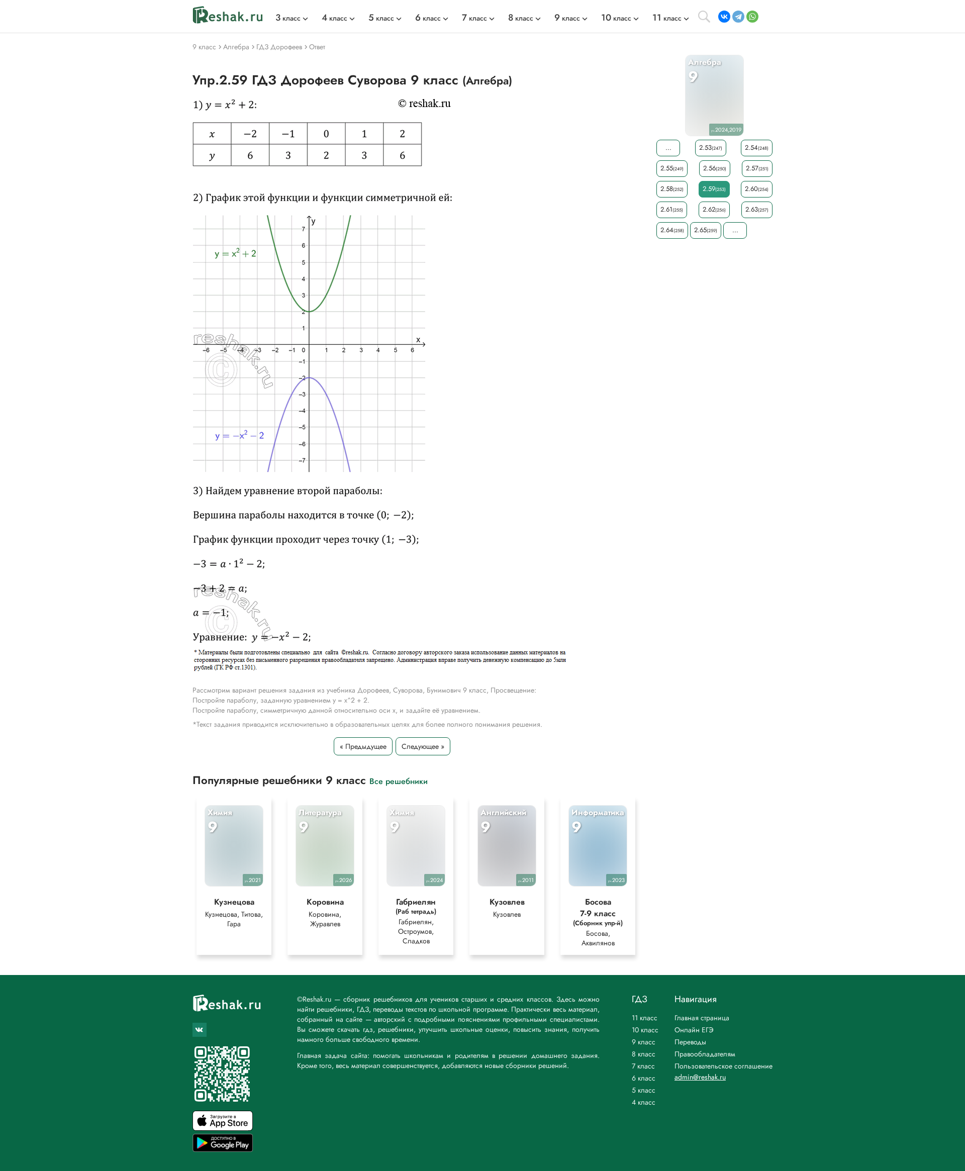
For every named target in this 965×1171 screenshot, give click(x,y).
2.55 (672, 168)
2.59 (714, 188)
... (668, 147)
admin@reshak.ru (700, 1077)
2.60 (756, 188)
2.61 (671, 209)
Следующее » (423, 746)
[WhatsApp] (752, 17)
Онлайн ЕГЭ (694, 1030)
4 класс (643, 1102)
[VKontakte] (724, 17)
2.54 (756, 147)
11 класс (644, 1018)
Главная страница (701, 1018)
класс (288, 18)
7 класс (643, 1066)
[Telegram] (738, 17)
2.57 (757, 168)
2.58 (672, 188)
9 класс (643, 1042)
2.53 (710, 147)
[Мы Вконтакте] (199, 1030)
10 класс (645, 1030)
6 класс (643, 1078)
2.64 (672, 230)
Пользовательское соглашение (723, 1066)
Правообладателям (704, 1054)
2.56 (714, 168)
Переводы (690, 1042)
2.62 (714, 209)
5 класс (643, 1090)
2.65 (705, 230)
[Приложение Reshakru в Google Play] (222, 1149)
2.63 (756, 209)
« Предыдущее (363, 746)
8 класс (643, 1054)
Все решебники (398, 780)
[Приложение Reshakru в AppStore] (222, 1128)
